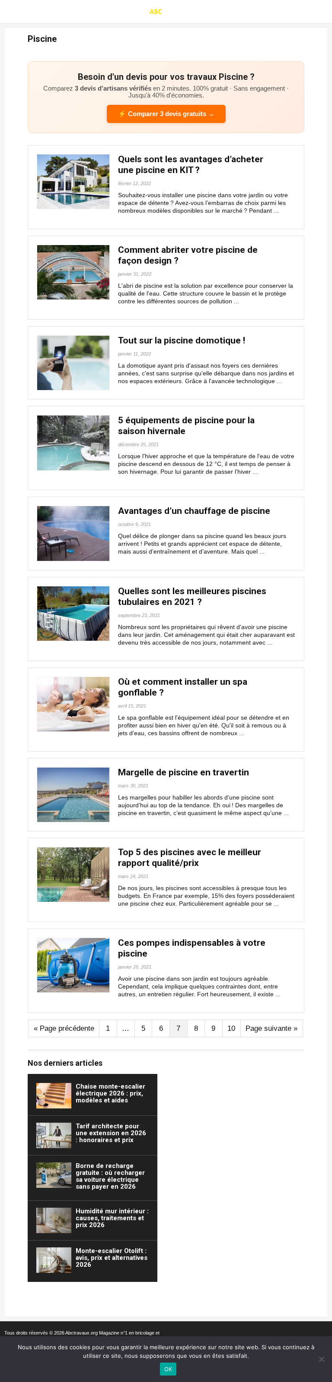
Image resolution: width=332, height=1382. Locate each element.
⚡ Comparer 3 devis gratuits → (166, 113)
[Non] (321, 1359)
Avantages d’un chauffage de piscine (194, 511)
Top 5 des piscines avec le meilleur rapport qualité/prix (189, 857)
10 (231, 1028)
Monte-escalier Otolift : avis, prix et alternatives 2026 (111, 1258)
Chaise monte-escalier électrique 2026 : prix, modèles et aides (110, 1093)
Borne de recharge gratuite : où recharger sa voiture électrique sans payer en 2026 (110, 1176)
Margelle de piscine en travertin (183, 772)
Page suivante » (271, 1028)
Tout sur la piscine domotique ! (181, 340)
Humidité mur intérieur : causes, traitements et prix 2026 (112, 1218)
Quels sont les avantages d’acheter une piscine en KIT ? (190, 164)
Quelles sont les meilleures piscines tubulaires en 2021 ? (192, 596)
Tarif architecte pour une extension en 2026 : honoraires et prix (111, 1133)
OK (168, 1369)
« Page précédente (64, 1028)
